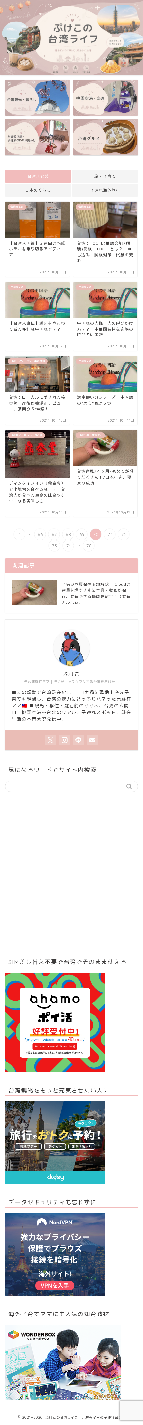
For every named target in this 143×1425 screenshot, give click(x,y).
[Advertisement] (71, 873)
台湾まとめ (38, 176)
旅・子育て (105, 176)
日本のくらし (38, 190)
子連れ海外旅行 (105, 190)
